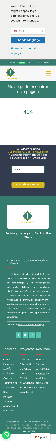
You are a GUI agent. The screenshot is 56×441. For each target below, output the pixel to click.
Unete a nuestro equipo (31, 324)
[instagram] (32, 335)
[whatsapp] (38, 335)
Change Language (28, 40)
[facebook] (18, 335)
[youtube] (25, 335)
